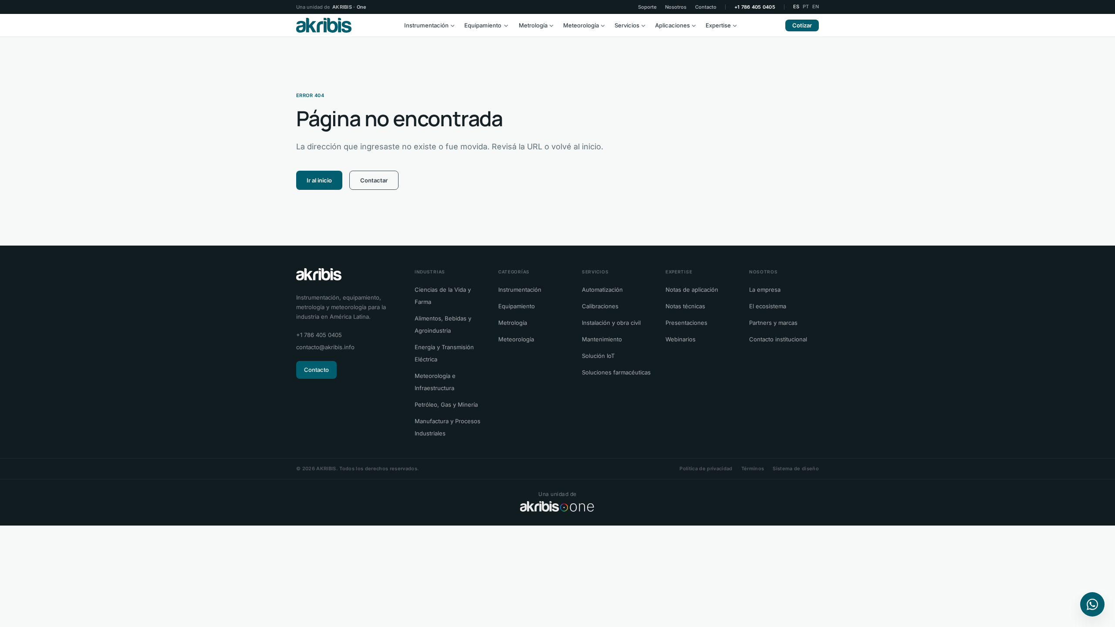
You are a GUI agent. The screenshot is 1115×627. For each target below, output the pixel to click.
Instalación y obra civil (611, 322)
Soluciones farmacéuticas (616, 372)
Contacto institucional (778, 339)
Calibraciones (600, 306)
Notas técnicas (685, 306)
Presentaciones (686, 322)
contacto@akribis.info (325, 347)
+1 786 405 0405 (754, 7)
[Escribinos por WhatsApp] (1092, 604)
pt (806, 6)
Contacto (705, 7)
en (815, 6)
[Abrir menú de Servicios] (645, 25)
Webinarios (681, 339)
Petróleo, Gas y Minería (446, 404)
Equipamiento (482, 25)
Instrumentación (426, 25)
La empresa (764, 289)
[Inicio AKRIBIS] (323, 25)
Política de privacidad (705, 468)
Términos (752, 468)
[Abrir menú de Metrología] (553, 25)
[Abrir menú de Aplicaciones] (696, 25)
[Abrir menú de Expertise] (737, 25)
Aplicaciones (672, 25)
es (796, 6)
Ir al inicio (319, 180)
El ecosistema (767, 306)
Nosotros (675, 7)
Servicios (627, 25)
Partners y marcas (773, 322)
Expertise (718, 25)
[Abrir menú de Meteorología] (605, 25)
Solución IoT (598, 355)
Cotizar (802, 25)
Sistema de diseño (796, 468)
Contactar (374, 180)
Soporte (647, 7)
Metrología (533, 25)
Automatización (602, 289)
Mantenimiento (602, 339)
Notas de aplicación (692, 289)
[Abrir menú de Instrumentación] (454, 25)
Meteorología (581, 25)
